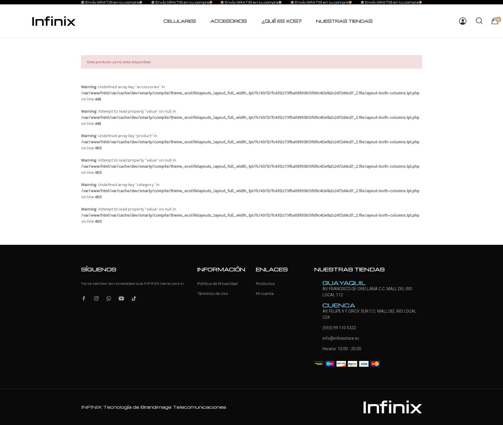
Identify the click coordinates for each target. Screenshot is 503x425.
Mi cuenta (265, 294)
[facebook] (83, 299)
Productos (265, 284)
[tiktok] (134, 299)
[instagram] (96, 299)
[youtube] (121, 299)
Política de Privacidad (217, 284)
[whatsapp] (108, 299)
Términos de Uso (212, 294)
